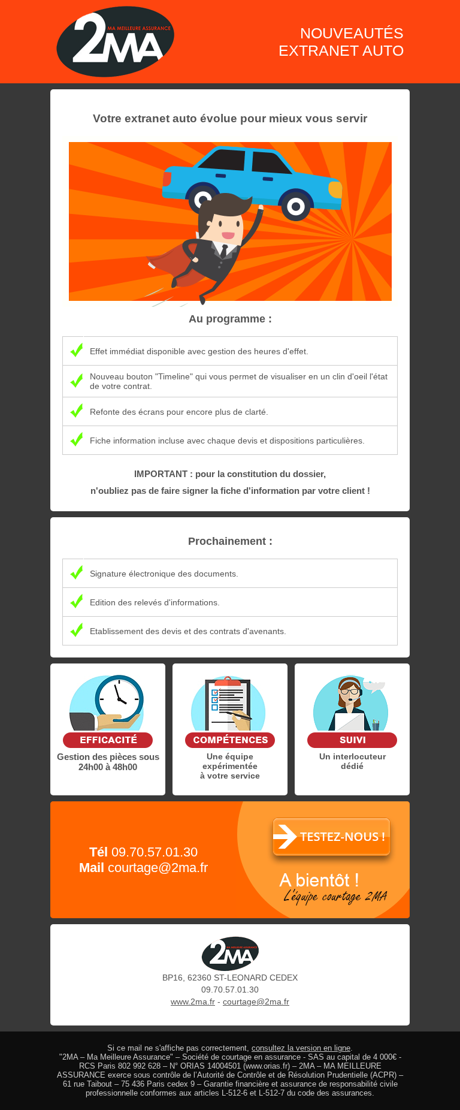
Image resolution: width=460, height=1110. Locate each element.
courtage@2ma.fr (158, 867)
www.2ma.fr (193, 1001)
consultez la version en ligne (301, 1047)
